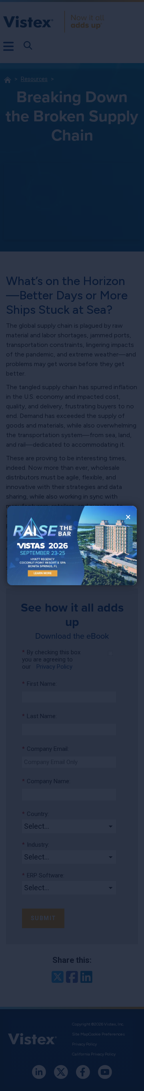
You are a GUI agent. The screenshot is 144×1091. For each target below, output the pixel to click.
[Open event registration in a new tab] (39, 545)
